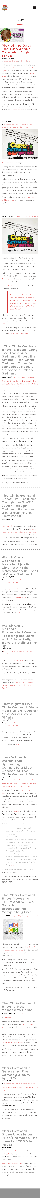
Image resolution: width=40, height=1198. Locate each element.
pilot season (24, 1150)
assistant (5, 580)
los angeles (5, 127)
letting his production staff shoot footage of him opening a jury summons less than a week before (19, 532)
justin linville (20, 580)
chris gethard (7, 61)
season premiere (26, 723)
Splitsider (8, 1018)
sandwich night (23, 61)
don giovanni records (26, 1083)
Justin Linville (13, 589)
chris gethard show (18, 520)
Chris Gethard (7, 286)
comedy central (16, 1150)
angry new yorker (8, 723)
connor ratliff (22, 651)
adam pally (6, 651)
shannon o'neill (6, 654)
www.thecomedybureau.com (18, 333)
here (3, 324)
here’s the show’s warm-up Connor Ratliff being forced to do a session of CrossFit (18, 685)
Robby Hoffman (7, 279)
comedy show (15, 124)
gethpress (29, 651)
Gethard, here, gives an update (12, 1163)
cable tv (17, 1013)
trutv (29, 520)
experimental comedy (26, 124)
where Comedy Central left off (12, 1042)
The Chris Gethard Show (14, 660)
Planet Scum (17, 110)
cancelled (15, 377)
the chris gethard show (31, 216)
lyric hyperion (12, 127)
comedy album (16, 1083)
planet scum (15, 61)
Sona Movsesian (20, 597)
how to (13, 779)
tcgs (29, 61)
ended (29, 377)
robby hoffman (21, 127)
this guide (15, 811)
